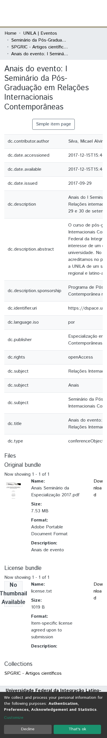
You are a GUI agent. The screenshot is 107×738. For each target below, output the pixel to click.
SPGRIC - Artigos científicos (39, 47)
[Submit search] (60, 13)
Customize (13, 718)
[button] (69, 13)
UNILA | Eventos (40, 33)
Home (11, 33)
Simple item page (53, 124)
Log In (81, 13)
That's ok (77, 729)
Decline (28, 729)
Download (98, 488)
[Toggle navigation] (99, 13)
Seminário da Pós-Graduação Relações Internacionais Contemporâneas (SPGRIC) (39, 40)
